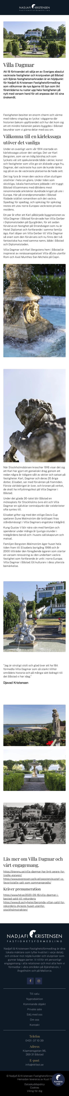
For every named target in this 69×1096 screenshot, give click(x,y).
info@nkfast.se (34, 1064)
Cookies (34, 1087)
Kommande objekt (34, 1004)
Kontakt (35, 1024)
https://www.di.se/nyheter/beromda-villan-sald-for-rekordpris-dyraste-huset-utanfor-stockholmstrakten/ (34, 906)
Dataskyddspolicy (34, 1084)
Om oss (34, 1019)
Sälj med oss (34, 1014)
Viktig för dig (34, 1090)
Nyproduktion (34, 999)
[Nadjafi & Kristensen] (34, 7)
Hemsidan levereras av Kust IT (34, 1079)
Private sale (34, 1009)
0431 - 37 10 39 (34, 1040)
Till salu (34, 993)
